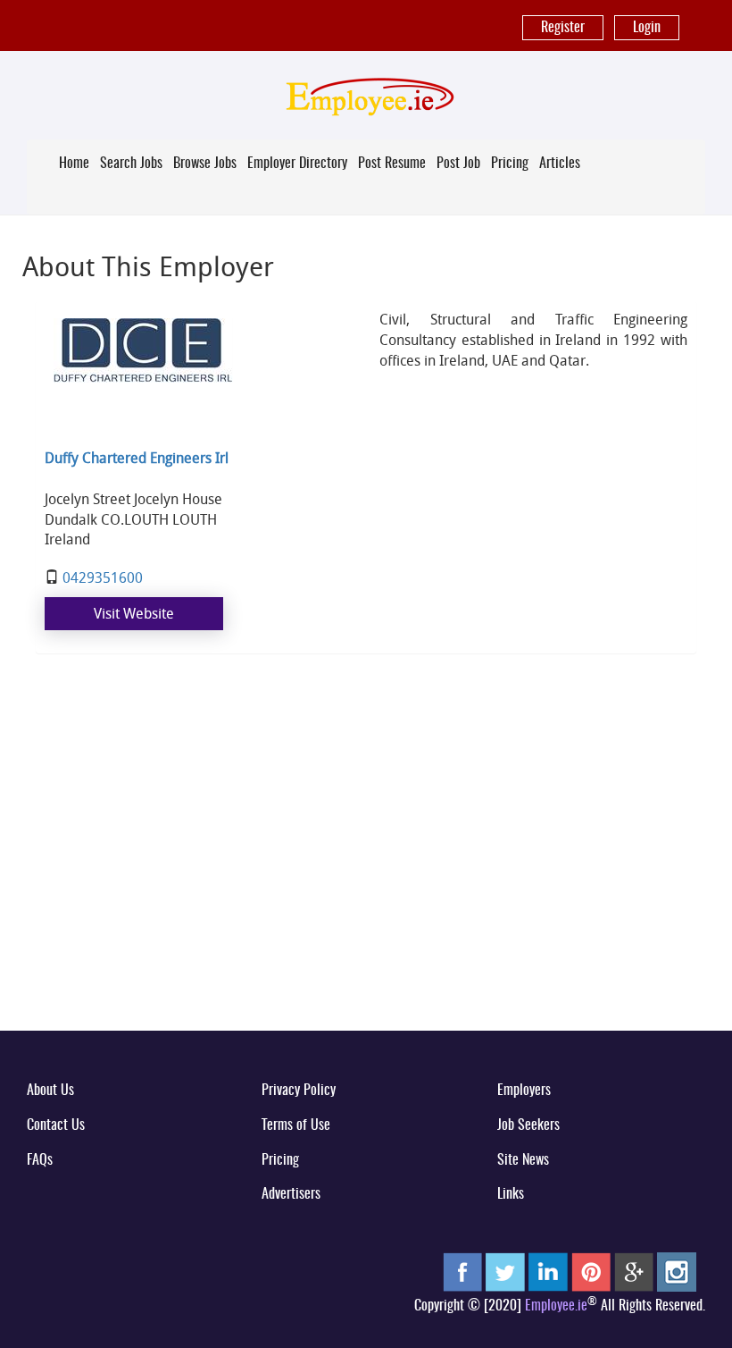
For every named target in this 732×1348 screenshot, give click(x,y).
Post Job (458, 163)
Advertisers (291, 1194)
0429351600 (102, 577)
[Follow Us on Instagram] (676, 1272)
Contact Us (56, 1125)
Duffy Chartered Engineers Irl (137, 458)
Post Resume (392, 163)
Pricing (509, 163)
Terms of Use (296, 1125)
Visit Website (134, 613)
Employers (524, 1090)
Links (510, 1194)
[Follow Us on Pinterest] (591, 1272)
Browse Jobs (205, 163)
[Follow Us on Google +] (633, 1272)
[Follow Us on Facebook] (462, 1272)
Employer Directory (297, 163)
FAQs (40, 1160)
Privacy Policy (299, 1090)
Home (74, 163)
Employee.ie (556, 1306)
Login (647, 28)
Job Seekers (528, 1125)
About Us (50, 1090)
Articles (559, 163)
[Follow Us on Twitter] (505, 1272)
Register (563, 28)
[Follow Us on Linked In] (548, 1272)
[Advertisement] (366, 877)
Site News (523, 1160)
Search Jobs (131, 163)
